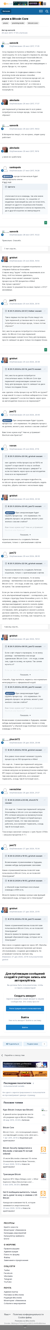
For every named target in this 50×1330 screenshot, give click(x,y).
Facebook (8, 1273)
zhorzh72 (14, 739)
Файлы (7, 1257)
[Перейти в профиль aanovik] (5, 44)
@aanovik (7, 176)
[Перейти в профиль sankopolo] (5, 169)
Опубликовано (24, 46)
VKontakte (8, 1276)
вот (5, 182)
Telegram (8, 1279)
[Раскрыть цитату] (6, 187)
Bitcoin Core (8, 1127)
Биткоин (24, 33)
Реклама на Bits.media (14, 1295)
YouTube (8, 1282)
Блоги (6, 1239)
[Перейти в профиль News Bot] (43, 1149)
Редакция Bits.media (13, 1298)
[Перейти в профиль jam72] (5, 302)
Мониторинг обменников (15, 1230)
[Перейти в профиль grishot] (5, 259)
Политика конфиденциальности (28, 1314)
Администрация (11, 1251)
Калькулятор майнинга (14, 1236)
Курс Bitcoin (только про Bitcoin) (18, 1110)
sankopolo (15, 167)
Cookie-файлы (25, 1317)
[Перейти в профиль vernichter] (5, 791)
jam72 (12, 300)
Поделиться (13, 1044)
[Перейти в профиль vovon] (5, 447)
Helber (31, 311)
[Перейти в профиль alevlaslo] (5, 102)
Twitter (7, 1270)
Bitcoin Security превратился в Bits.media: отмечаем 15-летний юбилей (17, 1151)
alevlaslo (14, 100)
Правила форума (11, 1248)
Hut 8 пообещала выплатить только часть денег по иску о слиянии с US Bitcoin (20, 1195)
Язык (6, 1314)
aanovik (11, 30)
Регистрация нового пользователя (25, 1008)
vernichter (15, 789)
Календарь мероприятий (15, 1233)
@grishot (7, 420)
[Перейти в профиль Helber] (44, 1111)
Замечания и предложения (16, 1260)
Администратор (11, 1292)
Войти (25, 1027)
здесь (15, 601)
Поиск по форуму (11, 1254)
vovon (12, 445)
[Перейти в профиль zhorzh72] (5, 741)
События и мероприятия (15, 1303)
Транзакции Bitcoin (12, 1174)
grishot (13, 257)
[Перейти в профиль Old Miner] (44, 1128)
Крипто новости (11, 1227)
